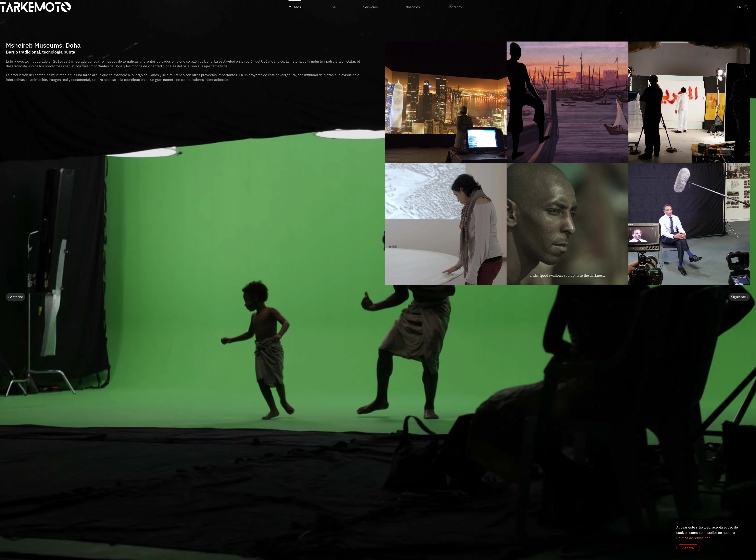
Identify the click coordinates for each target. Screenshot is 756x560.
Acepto (688, 548)
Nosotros (412, 7)
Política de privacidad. (694, 538)
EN (739, 7)
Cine (332, 7)
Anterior (16, 297)
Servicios (370, 7)
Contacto (454, 7)
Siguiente (739, 297)
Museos (295, 7)
